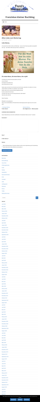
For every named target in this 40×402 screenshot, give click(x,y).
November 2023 (5, 248)
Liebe (3, 181)
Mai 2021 (4, 309)
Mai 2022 (4, 281)
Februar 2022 (4, 288)
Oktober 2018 (4, 382)
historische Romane (6, 174)
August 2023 (4, 253)
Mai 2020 (4, 337)
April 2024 (4, 241)
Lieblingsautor (4, 184)
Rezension (4, 186)
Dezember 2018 (5, 377)
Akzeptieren (13, 399)
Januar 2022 (4, 290)
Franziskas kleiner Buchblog (20, 17)
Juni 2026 (4, 204)
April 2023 (4, 260)
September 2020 (5, 328)
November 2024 (5, 229)
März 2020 (4, 342)
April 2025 (4, 222)
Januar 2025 (4, 225)
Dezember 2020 (5, 321)
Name (3, 135)
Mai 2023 (4, 258)
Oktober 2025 (4, 218)
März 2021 (4, 314)
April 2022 (4, 283)
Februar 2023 (4, 262)
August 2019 (4, 358)
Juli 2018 (3, 389)
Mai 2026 (4, 206)
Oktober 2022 (4, 272)
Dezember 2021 (5, 293)
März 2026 (4, 208)
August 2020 (4, 330)
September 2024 (5, 234)
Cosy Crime (4, 162)
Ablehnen (20, 399)
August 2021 (4, 302)
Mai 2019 (4, 366)
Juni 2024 (4, 239)
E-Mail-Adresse (5, 138)
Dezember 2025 (5, 215)
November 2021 (5, 295)
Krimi (3, 177)
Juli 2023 (3, 255)
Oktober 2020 (4, 326)
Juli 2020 (3, 333)
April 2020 (4, 340)
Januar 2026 (4, 213)
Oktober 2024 (4, 232)
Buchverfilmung (5, 160)
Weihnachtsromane (5, 193)
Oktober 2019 (4, 354)
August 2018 (4, 387)
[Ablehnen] (38, 398)
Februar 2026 (4, 211)
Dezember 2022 (5, 267)
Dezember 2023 (5, 246)
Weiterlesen (26, 399)
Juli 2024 (3, 236)
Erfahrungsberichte (5, 165)
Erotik (3, 167)
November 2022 (5, 269)
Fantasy (3, 169)
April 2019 (4, 368)
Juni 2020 (4, 335)
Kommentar (4, 117)
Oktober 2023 (4, 251)
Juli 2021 (3, 305)
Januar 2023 (4, 265)
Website (3, 142)
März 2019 (4, 370)
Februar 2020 (4, 344)
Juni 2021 (4, 307)
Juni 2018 (4, 391)
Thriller (3, 191)
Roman (3, 188)
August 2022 (4, 274)
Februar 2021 (4, 316)
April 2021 (4, 312)
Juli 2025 (3, 220)
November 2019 (5, 351)
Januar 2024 (4, 244)
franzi (10, 40)
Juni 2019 (4, 363)
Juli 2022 (3, 276)
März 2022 (4, 286)
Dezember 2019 (5, 349)
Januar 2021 (4, 319)
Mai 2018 (4, 394)
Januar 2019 (4, 375)
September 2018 (5, 384)
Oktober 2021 (4, 297)
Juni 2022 (4, 279)
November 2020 (5, 323)
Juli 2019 (3, 361)
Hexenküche (4, 172)
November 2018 (5, 380)
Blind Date (4, 158)
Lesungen (4, 179)
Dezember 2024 (5, 227)
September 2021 (5, 300)
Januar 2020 (4, 347)
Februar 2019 (4, 373)
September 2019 (5, 356)
